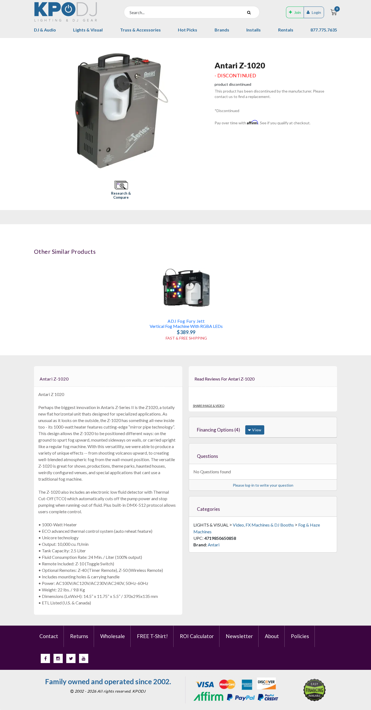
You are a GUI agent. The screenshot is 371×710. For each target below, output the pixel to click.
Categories (208, 509)
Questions (207, 456)
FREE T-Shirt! (152, 636)
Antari (213, 544)
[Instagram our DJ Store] (58, 658)
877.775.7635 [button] (323, 29)
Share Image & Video (208, 405)
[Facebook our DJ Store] (45, 658)
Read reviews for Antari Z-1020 (224, 378)
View (256, 429)
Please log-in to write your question (263, 485)
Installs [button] (253, 29)
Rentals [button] (285, 29)
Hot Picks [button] (187, 29)
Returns (79, 636)
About (272, 636)
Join (297, 12)
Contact (48, 636)
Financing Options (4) (218, 430)
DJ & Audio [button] (45, 29)
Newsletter (239, 636)
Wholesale (112, 636)
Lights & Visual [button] (88, 29)
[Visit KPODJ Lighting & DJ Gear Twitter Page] (71, 658)
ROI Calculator (197, 636)
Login (316, 12)
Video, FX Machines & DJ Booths (263, 524)
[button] (121, 190)
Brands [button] (222, 29)
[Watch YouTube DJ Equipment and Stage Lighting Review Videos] (83, 658)
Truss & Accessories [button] (140, 29)
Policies (300, 636)
